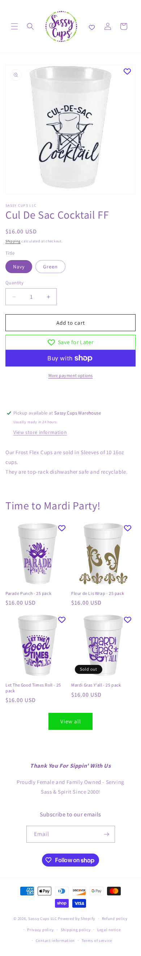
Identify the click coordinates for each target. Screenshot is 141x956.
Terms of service (97, 940)
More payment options (70, 375)
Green (50, 266)
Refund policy (115, 918)
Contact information (55, 940)
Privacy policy (40, 929)
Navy (19, 266)
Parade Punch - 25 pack (28, 593)
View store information (40, 432)
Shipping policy (76, 929)
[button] (14, 26)
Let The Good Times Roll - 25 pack (33, 687)
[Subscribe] (107, 834)
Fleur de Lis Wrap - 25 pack (97, 593)
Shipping (13, 241)
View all (70, 721)
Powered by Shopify (76, 918)
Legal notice (108, 929)
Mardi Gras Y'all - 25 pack (96, 685)
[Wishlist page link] (92, 26)
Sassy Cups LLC (42, 918)
